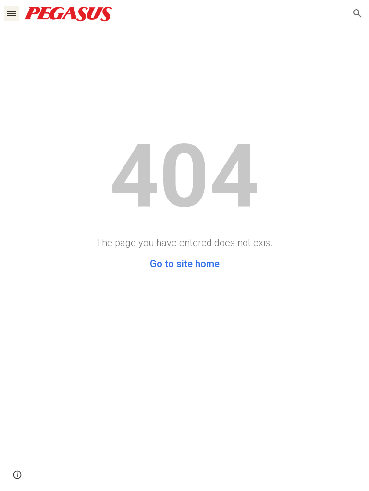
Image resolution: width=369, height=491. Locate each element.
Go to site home (185, 263)
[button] (11, 13)
